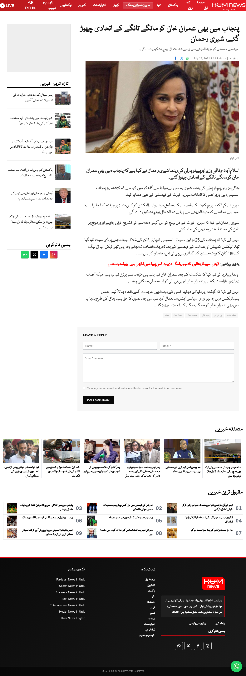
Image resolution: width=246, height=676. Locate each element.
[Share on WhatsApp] (188, 58)
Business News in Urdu (70, 592)
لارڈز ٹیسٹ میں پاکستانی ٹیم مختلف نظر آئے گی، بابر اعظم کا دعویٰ (31, 121)
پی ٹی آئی (218, 315)
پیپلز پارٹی (205, 315)
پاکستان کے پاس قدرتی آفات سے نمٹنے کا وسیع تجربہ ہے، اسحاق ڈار (29, 173)
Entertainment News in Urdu (67, 605)
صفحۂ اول (150, 580)
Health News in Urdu (72, 611)
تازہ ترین (151, 585)
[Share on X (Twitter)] (181, 58)
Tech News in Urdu (73, 598)
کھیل (116, 5)
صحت (152, 619)
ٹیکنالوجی (65, 5)
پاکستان (173, 5)
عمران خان (178, 315)
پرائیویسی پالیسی (197, 623)
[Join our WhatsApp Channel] (236, 666)
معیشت (151, 602)
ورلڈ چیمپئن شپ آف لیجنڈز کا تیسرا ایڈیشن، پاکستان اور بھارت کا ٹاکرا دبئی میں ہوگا (31, 147)
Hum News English (73, 618)
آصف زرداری (231, 315)
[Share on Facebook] (175, 58)
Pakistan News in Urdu (70, 579)
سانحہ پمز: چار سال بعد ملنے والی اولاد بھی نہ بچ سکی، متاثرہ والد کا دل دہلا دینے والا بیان (30, 222)
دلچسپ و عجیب (147, 635)
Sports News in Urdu (72, 585)
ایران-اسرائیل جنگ (136, 5)
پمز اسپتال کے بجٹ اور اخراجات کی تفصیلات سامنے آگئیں (32, 98)
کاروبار (82, 5)
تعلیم (152, 613)
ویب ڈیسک (234, 59)
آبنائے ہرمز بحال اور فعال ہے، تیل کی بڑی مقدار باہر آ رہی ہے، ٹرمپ (31, 196)
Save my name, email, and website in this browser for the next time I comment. (135, 388)
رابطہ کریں (220, 623)
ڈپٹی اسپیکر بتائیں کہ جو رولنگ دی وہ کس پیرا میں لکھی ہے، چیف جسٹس (163, 264)
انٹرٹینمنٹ (99, 5)
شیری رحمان (192, 315)
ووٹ (167, 315)
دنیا (159, 5)
